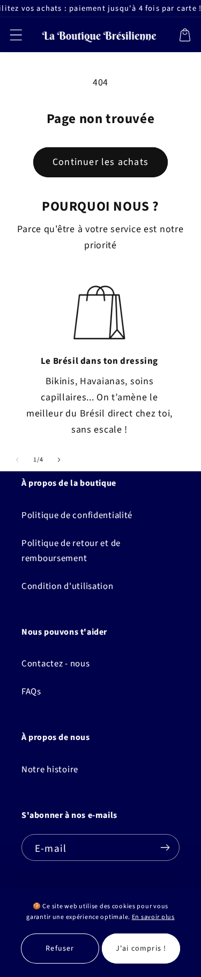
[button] (16, 34)
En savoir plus (153, 917)
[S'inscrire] (165, 847)
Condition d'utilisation (67, 586)
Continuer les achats (100, 162)
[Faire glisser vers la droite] (59, 459)
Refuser (60, 948)
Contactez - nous (55, 663)
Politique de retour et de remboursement (71, 551)
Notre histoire (49, 769)
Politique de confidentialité (76, 515)
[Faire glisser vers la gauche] (17, 459)
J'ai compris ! (141, 948)
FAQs (31, 691)
